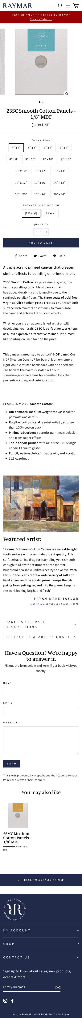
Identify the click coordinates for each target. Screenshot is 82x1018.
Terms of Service (27, 780)
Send (12, 763)
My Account (17, 930)
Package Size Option (41, 205)
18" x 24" (40, 194)
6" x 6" (48, 148)
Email (8, 702)
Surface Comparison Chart (38, 637)
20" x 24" (59, 194)
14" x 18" (59, 183)
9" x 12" (66, 159)
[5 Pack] (49, 213)
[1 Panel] (31, 213)
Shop (9, 944)
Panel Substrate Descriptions (26, 624)
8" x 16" (48, 159)
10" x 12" (40, 171)
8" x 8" (13, 159)
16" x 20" (21, 194)
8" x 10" (30, 159)
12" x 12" (21, 183)
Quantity (41, 224)
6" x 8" (64, 148)
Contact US (16, 957)
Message (10, 722)
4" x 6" (16, 148)
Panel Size (40, 139)
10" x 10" (21, 171)
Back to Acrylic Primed (43, 879)
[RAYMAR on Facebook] (12, 1000)
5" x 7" (32, 148)
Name (7, 683)
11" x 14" (59, 171)
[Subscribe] (57, 987)
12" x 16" (40, 183)
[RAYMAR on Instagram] (5, 1000)
